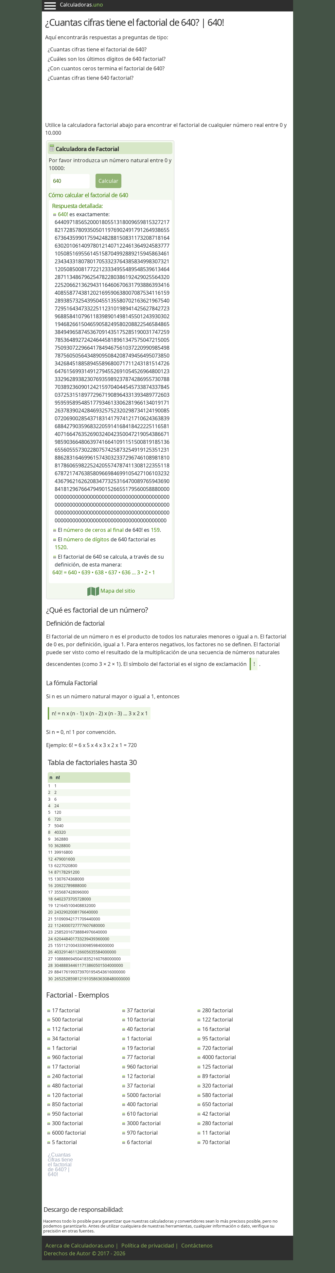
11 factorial (216, 1132)
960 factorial (67, 1057)
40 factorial (141, 1029)
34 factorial (66, 1038)
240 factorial (67, 1076)
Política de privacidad (147, 1245)
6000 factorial (69, 1132)
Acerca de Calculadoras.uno (79, 1245)
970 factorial (142, 1132)
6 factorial (139, 1142)
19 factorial (141, 1048)
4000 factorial (219, 1057)
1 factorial (64, 1048)
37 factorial (141, 1010)
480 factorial (67, 1085)
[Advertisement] (167, 99)
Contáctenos (197, 1245)
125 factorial (217, 1066)
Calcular (108, 180)
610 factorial (142, 1113)
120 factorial (67, 1095)
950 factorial (67, 1113)
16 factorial (216, 1029)
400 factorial (142, 1104)
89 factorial (216, 1076)
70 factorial (216, 1142)
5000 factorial (144, 1095)
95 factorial (216, 1038)
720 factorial (217, 1048)
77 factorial (141, 1057)
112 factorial (67, 1029)
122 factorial (217, 1019)
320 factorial (217, 1085)
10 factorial (141, 1019)
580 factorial (217, 1095)
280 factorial (217, 1010)
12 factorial (141, 1076)
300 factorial (67, 1123)
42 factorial (216, 1113)
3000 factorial (144, 1123)
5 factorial (64, 1142)
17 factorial (66, 1010)
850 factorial (67, 1104)
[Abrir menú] (50, 5)
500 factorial (67, 1019)
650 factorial (217, 1104)
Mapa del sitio (117, 590)
